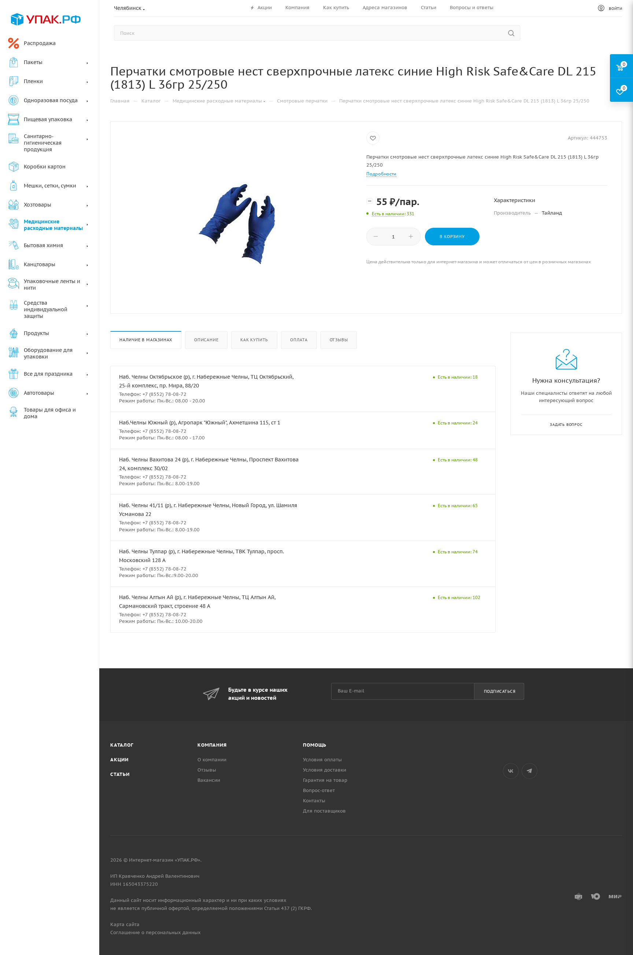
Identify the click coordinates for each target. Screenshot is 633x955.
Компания (211, 745)
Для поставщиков (324, 811)
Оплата (299, 339)
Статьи (120, 774)
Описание (206, 339)
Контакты (314, 801)
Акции (119, 760)
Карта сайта (125, 924)
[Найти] (511, 33)
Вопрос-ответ (319, 790)
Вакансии (208, 780)
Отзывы (339, 339)
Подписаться (500, 691)
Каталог (121, 745)
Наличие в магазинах (145, 339)
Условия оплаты (322, 760)
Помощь (314, 745)
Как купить (254, 339)
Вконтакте (511, 771)
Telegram (529, 771)
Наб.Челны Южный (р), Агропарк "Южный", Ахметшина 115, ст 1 (199, 422)
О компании (211, 760)
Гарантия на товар (325, 780)
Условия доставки (324, 770)
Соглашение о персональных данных (155, 932)
